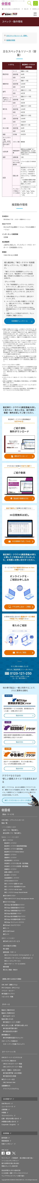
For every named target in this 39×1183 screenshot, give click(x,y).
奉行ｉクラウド (8, 840)
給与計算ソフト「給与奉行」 (12, 833)
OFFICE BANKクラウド (11, 880)
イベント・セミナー (8, 990)
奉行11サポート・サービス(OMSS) (14, 963)
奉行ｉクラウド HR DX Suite (13, 889)
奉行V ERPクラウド (9, 895)
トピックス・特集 (7, 996)
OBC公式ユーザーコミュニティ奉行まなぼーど (18, 958)
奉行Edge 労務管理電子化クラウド (14, 910)
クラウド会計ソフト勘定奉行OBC (12, 8)
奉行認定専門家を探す (10, 1028)
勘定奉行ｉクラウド (10, 843)
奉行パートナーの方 (8, 1079)
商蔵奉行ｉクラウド (10, 869)
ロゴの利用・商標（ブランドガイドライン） (15, 1173)
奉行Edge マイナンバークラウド (14, 922)
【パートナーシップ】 (9, 1051)
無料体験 (6, 966)
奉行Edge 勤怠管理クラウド (12, 913)
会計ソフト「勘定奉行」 (11, 830)
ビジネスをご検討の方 (9, 1060)
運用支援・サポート (9, 952)
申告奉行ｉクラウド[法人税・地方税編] (16, 863)
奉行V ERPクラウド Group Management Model (19, 898)
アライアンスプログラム (11, 1088)
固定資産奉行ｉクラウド (11, 860)
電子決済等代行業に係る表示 (10, 1163)
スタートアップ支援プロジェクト (14, 1044)
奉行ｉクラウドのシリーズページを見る (18, 800)
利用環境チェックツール (20, 321)
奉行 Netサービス (9, 1016)
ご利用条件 (14, 1158)
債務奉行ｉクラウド (10, 857)
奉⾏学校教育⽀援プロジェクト (13, 1037)
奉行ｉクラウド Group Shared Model (15, 892)
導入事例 (6, 949)
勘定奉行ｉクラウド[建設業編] (13, 849)
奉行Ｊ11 (6, 934)
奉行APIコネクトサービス (11, 941)
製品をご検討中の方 (8, 1010)
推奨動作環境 (10, 40)
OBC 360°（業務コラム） (10, 984)
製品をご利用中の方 (8, 1013)
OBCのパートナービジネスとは (12, 1057)
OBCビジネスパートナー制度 (12, 1063)
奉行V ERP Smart (8, 931)
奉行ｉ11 (6, 928)
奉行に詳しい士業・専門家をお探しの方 (15, 1025)
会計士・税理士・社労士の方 (11, 1070)
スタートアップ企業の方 (10, 1041)
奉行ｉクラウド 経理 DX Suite (13, 883)
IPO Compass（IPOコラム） (11, 987)
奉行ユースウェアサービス (12, 961)
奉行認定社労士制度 (9, 1076)
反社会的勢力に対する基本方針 (11, 1170)
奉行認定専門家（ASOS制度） (13, 1073)
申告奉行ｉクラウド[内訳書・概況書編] (16, 866)
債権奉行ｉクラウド (10, 854)
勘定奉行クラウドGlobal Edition (14, 851)
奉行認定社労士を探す (10, 1031)
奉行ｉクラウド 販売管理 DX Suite (14, 886)
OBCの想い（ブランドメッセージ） (13, 820)
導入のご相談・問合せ (10, 969)
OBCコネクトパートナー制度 (12, 1066)
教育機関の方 (6, 1034)
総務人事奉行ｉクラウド (11, 872)
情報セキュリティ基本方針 (10, 1166)
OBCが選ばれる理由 (9, 946)
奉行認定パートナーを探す (11, 1022)
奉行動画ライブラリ (8, 993)
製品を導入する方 (7, 1019)
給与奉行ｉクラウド (10, 875)
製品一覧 (26, 8)
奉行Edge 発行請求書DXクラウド (14, 905)
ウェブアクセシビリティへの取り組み (13, 1175)
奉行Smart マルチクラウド (12, 925)
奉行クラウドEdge (9, 902)
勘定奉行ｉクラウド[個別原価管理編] (15, 846)
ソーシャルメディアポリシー (10, 1160)
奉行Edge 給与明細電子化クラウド (14, 916)
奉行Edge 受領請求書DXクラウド (14, 907)
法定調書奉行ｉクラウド (11, 878)
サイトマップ (6, 1158)
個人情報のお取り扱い (26, 1158)
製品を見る (19, 715)
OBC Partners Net (9, 1082)
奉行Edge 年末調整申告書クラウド (14, 919)
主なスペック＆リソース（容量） (17, 35)
